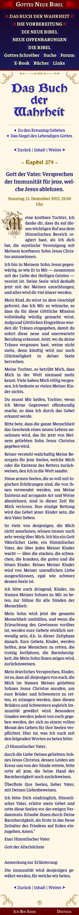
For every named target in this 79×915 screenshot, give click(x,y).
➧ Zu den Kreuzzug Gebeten (39, 130)
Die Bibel (39, 47)
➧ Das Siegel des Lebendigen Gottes (39, 135)
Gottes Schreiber (22, 55)
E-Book (22, 63)
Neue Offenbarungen (39, 39)
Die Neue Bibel (39, 31)
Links (59, 63)
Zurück (22, 149)
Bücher (41, 63)
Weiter (57, 149)
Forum (67, 55)
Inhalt (39, 149)
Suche (50, 55)
